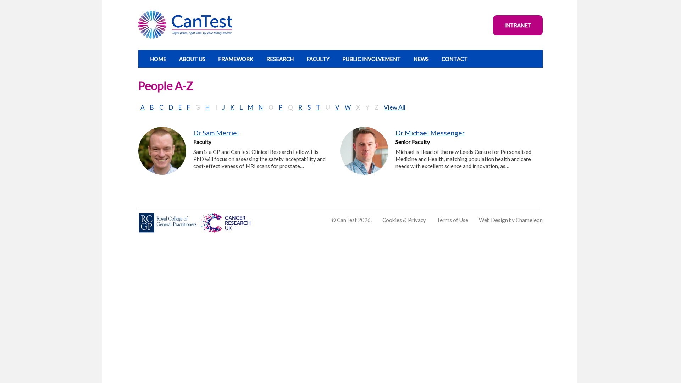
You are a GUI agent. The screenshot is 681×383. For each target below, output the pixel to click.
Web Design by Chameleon (511, 220)
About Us (192, 59)
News (421, 59)
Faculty (318, 59)
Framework (236, 59)
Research (280, 59)
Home (158, 59)
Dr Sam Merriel (216, 133)
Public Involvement (371, 59)
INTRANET (517, 25)
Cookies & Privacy (404, 220)
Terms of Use (452, 220)
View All (394, 107)
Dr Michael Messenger (430, 133)
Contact (455, 59)
